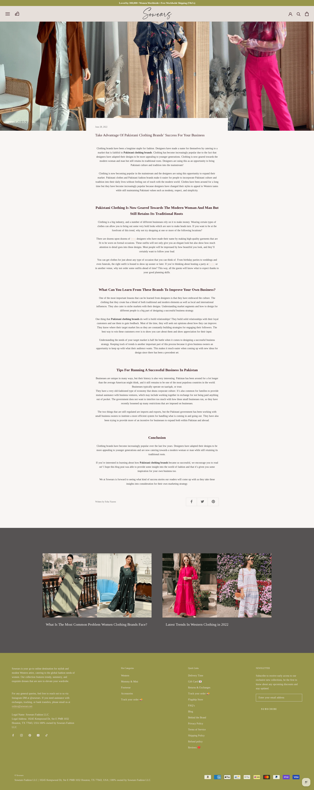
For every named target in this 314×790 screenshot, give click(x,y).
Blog (190, 711)
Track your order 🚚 (131, 699)
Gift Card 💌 (195, 681)
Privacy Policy (195, 723)
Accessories (127, 693)
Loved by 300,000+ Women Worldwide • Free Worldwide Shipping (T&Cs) (157, 3)
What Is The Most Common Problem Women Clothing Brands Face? (96, 624)
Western (125, 675)
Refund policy (195, 741)
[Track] (16, 14)
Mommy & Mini (129, 681)
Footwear (126, 687)
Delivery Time (195, 675)
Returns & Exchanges (199, 687)
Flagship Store (195, 699)
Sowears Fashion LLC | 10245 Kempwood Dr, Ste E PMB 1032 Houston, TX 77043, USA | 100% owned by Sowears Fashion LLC (82, 780)
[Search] (299, 14)
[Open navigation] (7, 13)
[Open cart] (307, 14)
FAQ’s (191, 705)
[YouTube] (38, 735)
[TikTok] (46, 735)
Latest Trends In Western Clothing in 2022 (197, 624)
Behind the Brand (197, 717)
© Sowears (19, 775)
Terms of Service (197, 729)
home (212, 264)
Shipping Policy (196, 735)
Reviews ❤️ (194, 747)
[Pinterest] (30, 735)
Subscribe (269, 709)
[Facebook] (13, 735)
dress (133, 238)
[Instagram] (21, 735)
